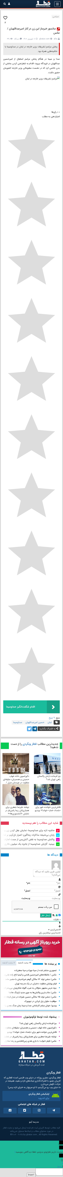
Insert (31, 1175)
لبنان (50, 722)
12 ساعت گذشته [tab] (8, 962)
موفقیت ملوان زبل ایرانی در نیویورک (40, 1001)
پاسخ (59, 1166)
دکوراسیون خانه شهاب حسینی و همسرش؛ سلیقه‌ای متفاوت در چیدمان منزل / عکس (16, 781)
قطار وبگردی (29, 744)
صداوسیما (17, 722)
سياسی (55, 16)
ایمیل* (27, 890)
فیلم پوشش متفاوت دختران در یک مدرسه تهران (36, 983)
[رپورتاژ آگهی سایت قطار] (31, 948)
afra (55, 38)
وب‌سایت (25, 898)
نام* (28, 883)
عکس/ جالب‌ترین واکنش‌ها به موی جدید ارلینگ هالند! (33, 992)
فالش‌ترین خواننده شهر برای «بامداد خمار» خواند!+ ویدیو (48, 808)
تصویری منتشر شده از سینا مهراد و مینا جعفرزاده (35, 970)
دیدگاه (16, 38)
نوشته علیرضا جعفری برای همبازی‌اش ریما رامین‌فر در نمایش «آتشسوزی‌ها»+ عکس (17, 812)
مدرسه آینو (34, 1122)
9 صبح (52, 718)
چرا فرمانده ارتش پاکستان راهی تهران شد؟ (49, 777)
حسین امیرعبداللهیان (35, 722)
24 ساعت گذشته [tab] (24, 962)
